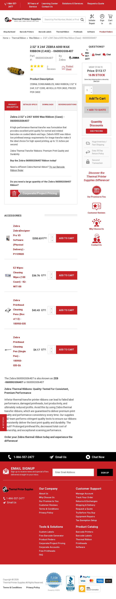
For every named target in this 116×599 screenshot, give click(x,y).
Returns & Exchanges (86, 501)
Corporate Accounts (49, 547)
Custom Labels (46, 532)
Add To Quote (97, 109)
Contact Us (47, 6)
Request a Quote (95, 3)
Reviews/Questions (67, 105)
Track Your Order (84, 497)
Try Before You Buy (85, 512)
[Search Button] (82, 20)
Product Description (12, 106)
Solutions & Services (72, 3)
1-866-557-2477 (87, 54)
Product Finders (106, 32)
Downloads (47, 105)
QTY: (44, 238)
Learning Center (50, 3)
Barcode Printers (27, 32)
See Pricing (96, 131)
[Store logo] (18, 490)
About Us (43, 493)
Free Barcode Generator (51, 535)
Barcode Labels (45, 32)
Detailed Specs (30, 105)
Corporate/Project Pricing (52, 543)
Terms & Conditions (49, 509)
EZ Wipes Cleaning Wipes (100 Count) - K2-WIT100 (19, 277)
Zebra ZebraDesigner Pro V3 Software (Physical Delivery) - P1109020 (21, 240)
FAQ (41, 555)
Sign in (102, 22)
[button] (3, 422)
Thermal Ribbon (62, 32)
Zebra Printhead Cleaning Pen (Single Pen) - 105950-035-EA (19, 351)
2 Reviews (51, 67)
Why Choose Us (46, 497)
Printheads (78, 32)
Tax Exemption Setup (86, 520)
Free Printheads (47, 551)
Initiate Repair (92, 22)
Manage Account (84, 493)
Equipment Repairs (85, 516)
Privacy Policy (46, 512)
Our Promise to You (49, 501)
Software (91, 32)
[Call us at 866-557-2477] (4, 498)
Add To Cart (66, 238)
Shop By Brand (9, 32)
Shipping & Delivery (85, 505)
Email (98, 54)
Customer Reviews (48, 505)
